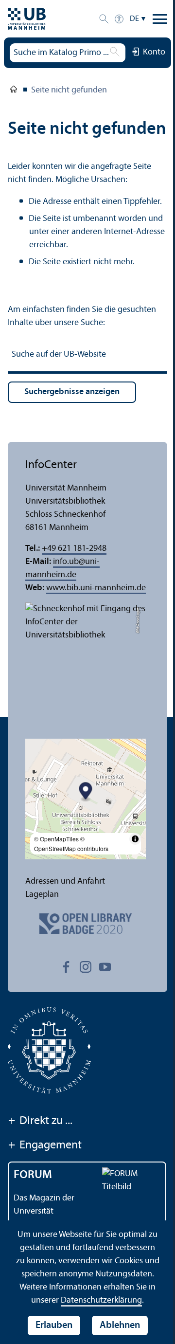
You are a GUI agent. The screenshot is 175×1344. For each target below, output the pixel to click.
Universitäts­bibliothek (13, 91)
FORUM (33, 1175)
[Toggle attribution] (135, 839)
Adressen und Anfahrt (65, 881)
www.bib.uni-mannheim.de (96, 588)
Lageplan (42, 894)
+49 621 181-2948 (74, 548)
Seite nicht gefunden (69, 90)
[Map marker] (85, 792)
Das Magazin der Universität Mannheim (44, 1211)
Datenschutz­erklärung (101, 1300)
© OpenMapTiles (56, 839)
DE (134, 19)
